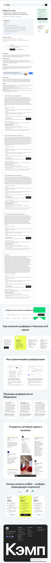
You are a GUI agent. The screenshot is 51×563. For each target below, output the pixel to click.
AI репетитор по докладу (21, 534)
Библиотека (29, 530)
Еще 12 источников (5, 41)
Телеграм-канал (30, 534)
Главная (29, 529)
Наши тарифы (30, 536)
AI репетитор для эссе (21, 531)
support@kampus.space (9, 533)
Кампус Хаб (29, 533)
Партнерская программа (41, 529)
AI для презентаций (21, 540)
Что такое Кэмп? (39, 530)
